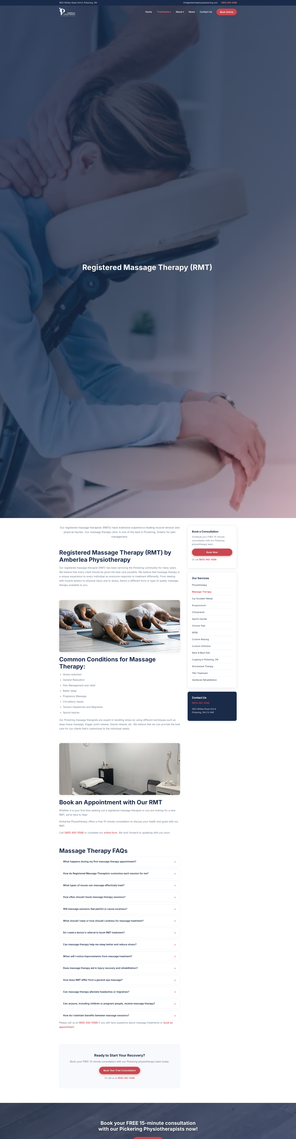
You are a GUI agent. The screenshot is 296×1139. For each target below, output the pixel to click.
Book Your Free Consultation (119, 1070)
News (192, 11)
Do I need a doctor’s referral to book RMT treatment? (94, 932)
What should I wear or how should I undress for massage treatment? (103, 920)
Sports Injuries (199, 618)
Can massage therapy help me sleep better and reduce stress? (100, 944)
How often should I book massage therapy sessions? (94, 897)
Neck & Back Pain (201, 652)
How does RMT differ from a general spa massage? (93, 979)
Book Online (226, 12)
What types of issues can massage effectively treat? (94, 885)
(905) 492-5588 (229, 2)
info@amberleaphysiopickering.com (200, 2)
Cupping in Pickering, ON (205, 659)
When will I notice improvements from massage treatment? (97, 956)
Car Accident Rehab (202, 598)
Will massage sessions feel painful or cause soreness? (95, 908)
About (180, 11)
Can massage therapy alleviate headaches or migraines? (96, 991)
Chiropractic (198, 612)
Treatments (164, 11)
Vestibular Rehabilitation (204, 680)
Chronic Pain (198, 625)
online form (110, 832)
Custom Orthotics (201, 646)
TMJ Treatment (200, 673)
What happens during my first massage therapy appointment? (99, 861)
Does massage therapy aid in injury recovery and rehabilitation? (100, 968)
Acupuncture (199, 605)
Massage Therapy (201, 591)
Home (148, 11)
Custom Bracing (200, 639)
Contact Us (206, 11)
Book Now (212, 552)
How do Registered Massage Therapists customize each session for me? (106, 873)
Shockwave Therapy (202, 666)
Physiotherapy (199, 584)
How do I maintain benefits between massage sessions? (96, 1015)
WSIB (194, 632)
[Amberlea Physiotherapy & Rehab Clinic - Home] (67, 12)
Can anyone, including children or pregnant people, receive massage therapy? (109, 1003)
